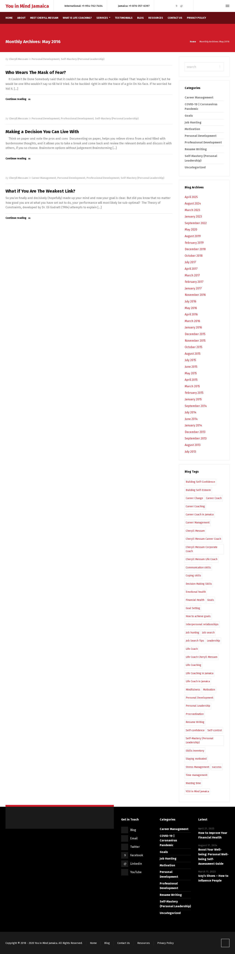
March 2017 (192, 275)
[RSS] (161, 6)
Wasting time (193, 783)
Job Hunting (193, 122)
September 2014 (196, 406)
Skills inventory (195, 750)
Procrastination (195, 714)
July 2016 (190, 301)
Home (93, 943)
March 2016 (192, 321)
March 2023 (192, 210)
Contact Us (123, 943)
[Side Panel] (226, 5)
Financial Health (195, 600)
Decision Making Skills (199, 583)
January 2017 (193, 288)
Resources (143, 943)
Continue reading (16, 99)
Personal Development (45, 59)
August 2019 (193, 236)
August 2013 (192, 445)
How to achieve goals (198, 616)
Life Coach (192, 648)
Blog (133, 830)
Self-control (214, 730)
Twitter (135, 847)
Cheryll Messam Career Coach (203, 538)
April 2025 (191, 197)
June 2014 (191, 419)
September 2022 (196, 223)
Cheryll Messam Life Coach (201, 559)
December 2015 (195, 334)
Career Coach (214, 498)
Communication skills (198, 567)
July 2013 (190, 451)
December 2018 (195, 249)
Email (134, 838)
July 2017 (190, 262)
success (216, 767)
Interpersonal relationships (202, 624)
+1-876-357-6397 (139, 5)
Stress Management (197, 767)
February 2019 (194, 242)
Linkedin (136, 863)
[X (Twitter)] (171, 6)
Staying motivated (196, 758)
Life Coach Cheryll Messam (201, 657)
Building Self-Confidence (200, 481)
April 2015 (191, 379)
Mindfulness (193, 689)
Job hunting (192, 632)
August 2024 (193, 203)
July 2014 (190, 412)
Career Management (44, 178)
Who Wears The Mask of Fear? (36, 72)
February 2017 (194, 282)
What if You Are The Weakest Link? (40, 191)
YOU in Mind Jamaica (197, 791)
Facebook (136, 855)
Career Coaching (195, 506)
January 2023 (193, 216)
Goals (189, 115)
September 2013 (196, 438)
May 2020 (191, 229)
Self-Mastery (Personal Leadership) (82, 59)
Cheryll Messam (18, 59)
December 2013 (195, 432)
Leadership (213, 640)
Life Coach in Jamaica (198, 681)
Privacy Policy (165, 943)
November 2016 (195, 295)
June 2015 (191, 366)
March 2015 (192, 386)
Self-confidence (195, 730)
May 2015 (191, 373)
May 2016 (191, 308)
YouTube (136, 872)
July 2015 (190, 360)
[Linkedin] (181, 6)
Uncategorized (195, 167)
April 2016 (191, 314)
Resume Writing (196, 149)
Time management (196, 775)
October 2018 (194, 255)
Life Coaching (193, 665)
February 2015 (194, 392)
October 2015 (193, 347)
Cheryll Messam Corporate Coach (201, 549)
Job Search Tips (195, 640)
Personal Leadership (198, 705)
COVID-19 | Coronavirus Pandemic (168, 840)
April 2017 (191, 269)
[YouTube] (186, 6)
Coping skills (193, 575)
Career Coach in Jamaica (200, 514)
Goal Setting (193, 608)
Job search (208, 632)
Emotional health (196, 591)
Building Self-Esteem (198, 490)
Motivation (192, 129)
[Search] (221, 6)
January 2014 (193, 425)
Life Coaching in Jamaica (199, 673)
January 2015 (193, 399)
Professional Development (77, 118)
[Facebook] (176, 6)
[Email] (166, 6)
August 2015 (192, 353)
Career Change (194, 498)
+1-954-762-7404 (92, 5)
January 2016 (193, 327)
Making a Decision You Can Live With (42, 131)
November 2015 (195, 340)
